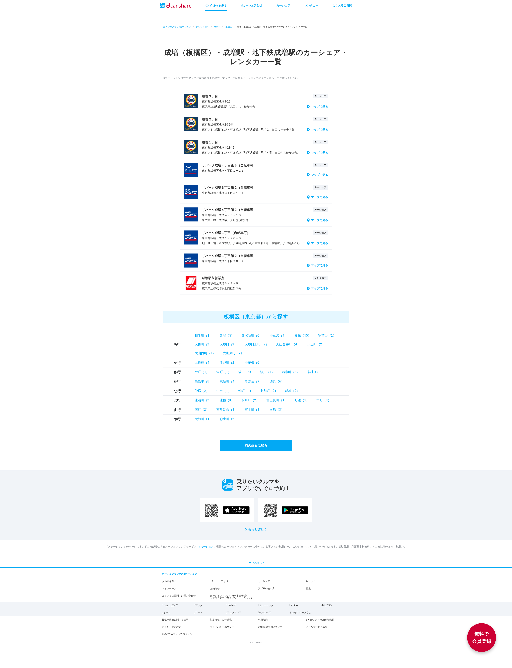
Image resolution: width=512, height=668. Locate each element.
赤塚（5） (227, 335)
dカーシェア (206, 546)
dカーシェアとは (219, 581)
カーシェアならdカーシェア (177, 26)
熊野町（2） (228, 362)
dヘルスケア (264, 612)
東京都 (217, 26)
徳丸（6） (277, 381)
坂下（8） (245, 372)
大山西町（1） (205, 353)
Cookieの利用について (270, 627)
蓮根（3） (227, 400)
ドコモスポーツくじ (300, 612)
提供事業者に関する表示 (175, 619)
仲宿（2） (202, 391)
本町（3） (323, 400)
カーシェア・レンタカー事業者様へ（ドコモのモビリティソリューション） (231, 597)
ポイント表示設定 (171, 627)
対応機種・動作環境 (221, 619)
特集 (308, 588)
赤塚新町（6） (251, 335)
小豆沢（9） (278, 335)
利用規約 (263, 619)
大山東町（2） (233, 353)
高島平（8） (203, 381)
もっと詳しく (257, 529)
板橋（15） (303, 335)
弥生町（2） (228, 419)
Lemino (293, 605)
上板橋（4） (203, 362)
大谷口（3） (228, 344)
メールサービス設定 (317, 627)
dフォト (198, 612)
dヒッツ (166, 612)
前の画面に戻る (256, 445)
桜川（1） (267, 372)
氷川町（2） (250, 400)
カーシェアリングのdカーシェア (179, 573)
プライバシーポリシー (222, 627)
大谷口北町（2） (257, 344)
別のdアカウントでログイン (177, 634)
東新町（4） (228, 381)
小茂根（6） (253, 362)
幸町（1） (202, 372)
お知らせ (215, 588)
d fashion (231, 605)
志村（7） (314, 372)
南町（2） (202, 409)
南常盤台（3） (226, 409)
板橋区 (228, 26)
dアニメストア (234, 612)
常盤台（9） (253, 381)
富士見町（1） (276, 400)
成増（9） (292, 391)
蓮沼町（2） (203, 400)
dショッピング (170, 605)
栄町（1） (223, 372)
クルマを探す (202, 26)
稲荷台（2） (327, 335)
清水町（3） (291, 372)
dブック (198, 605)
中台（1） (223, 391)
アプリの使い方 (266, 588)
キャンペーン (169, 588)
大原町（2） (203, 344)
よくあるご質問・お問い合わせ (179, 595)
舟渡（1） (302, 400)
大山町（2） (316, 344)
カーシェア (264, 581)
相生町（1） (203, 335)
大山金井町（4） (288, 344)
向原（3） (277, 409)
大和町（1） (203, 419)
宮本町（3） (253, 409)
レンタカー (312, 581)
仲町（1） (245, 391)
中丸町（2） (269, 391)
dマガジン (326, 605)
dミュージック (265, 605)
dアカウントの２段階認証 (320, 619)
